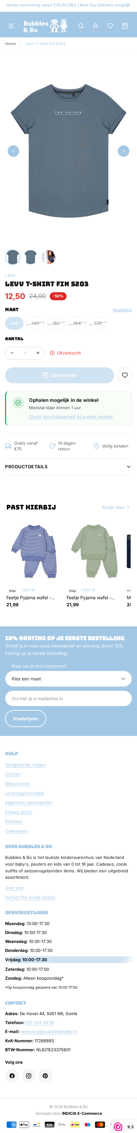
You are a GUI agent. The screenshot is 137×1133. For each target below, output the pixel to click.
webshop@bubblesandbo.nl (49, 1031)
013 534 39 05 (40, 1022)
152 (56, 323)
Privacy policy (18, 812)
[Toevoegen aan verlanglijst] (125, 375)
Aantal (14, 338)
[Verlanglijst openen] (110, 26)
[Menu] (11, 26)
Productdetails (26, 466)
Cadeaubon (16, 830)
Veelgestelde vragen (25, 764)
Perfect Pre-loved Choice (30, 897)
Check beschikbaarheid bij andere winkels (71, 416)
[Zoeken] (81, 26)
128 (14, 323)
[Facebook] (12, 1076)
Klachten (13, 821)
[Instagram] (29, 1076)
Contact (12, 774)
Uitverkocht (64, 375)
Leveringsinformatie (24, 793)
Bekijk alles (113, 507)
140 (35, 323)
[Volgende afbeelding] (123, 151)
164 (77, 323)
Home (10, 43)
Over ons (14, 887)
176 (98, 323)
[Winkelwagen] (125, 26)
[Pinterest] (45, 1076)
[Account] (96, 26)
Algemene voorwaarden (29, 802)
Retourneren (17, 783)
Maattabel (122, 309)
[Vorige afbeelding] (13, 151)
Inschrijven (25, 718)
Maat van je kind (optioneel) (39, 666)
